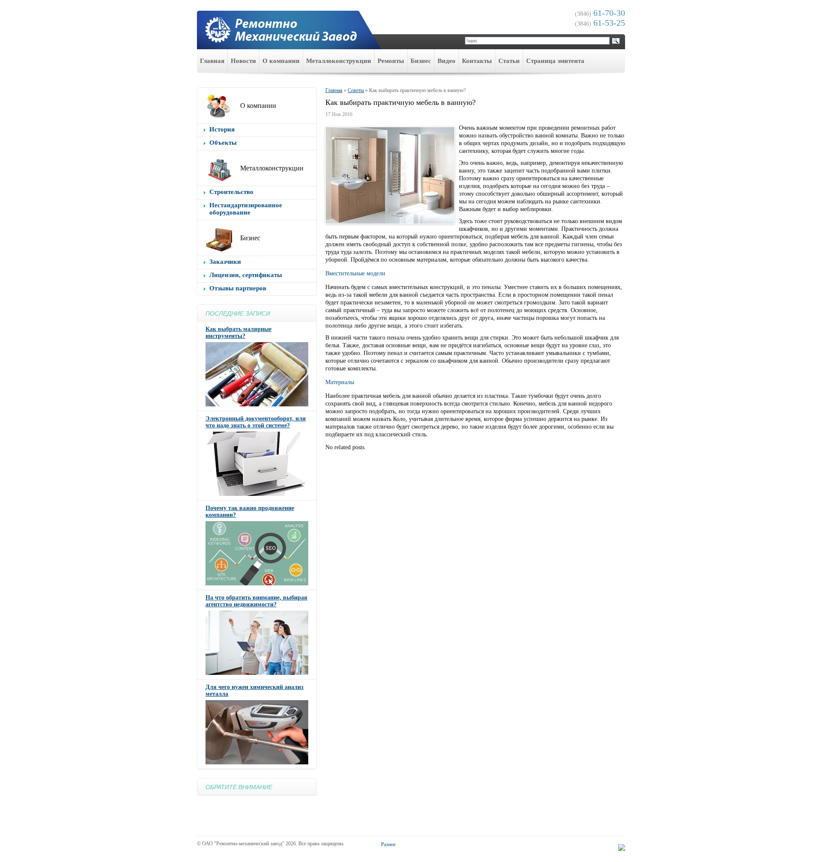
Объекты (223, 142)
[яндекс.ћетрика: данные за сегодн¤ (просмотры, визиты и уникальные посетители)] (621, 847)
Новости (243, 60)
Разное (388, 844)
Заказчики (225, 261)
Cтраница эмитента (555, 60)
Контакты (477, 60)
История (222, 129)
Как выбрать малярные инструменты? (238, 332)
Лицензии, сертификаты (245, 274)
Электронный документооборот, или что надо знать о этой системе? (256, 422)
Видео (447, 60)
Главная (212, 60)
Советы (356, 90)
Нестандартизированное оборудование (245, 209)
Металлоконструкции (338, 60)
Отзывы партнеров (237, 288)
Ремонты (391, 60)
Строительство (231, 191)
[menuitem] (212, 61)
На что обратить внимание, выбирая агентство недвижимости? (256, 601)
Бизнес (421, 60)
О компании (281, 60)
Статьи (509, 60)
